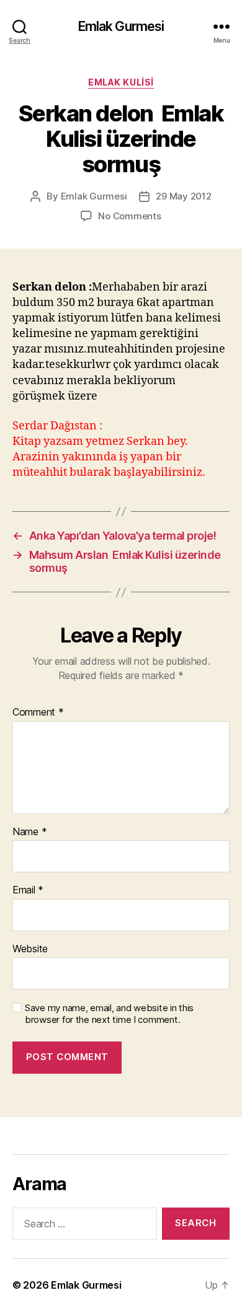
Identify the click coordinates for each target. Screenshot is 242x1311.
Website (30, 949)
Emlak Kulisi (120, 82)
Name (29, 832)
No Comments (129, 216)
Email (27, 890)
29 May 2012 (183, 196)
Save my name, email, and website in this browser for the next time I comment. (109, 1013)
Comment (38, 712)
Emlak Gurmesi (121, 26)
